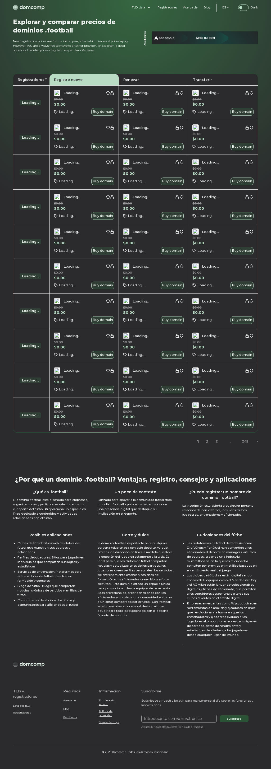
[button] (141, 7)
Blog (66, 708)
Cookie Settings (109, 722)
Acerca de (69, 700)
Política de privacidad (105, 713)
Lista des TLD (21, 705)
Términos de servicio (107, 702)
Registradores (22, 712)
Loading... (30, 103)
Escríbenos (70, 717)
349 (245, 441)
